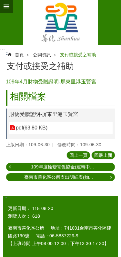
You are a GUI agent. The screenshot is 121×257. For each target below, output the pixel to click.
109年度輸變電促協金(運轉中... (62, 166)
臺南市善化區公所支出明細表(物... (58, 177)
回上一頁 (78, 155)
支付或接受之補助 (78, 54)
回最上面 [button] (103, 155)
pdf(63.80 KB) (31, 127)
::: (2, 48)
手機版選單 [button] (6, 6)
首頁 (19, 54)
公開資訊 (42, 54)
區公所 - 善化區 (60, 22)
